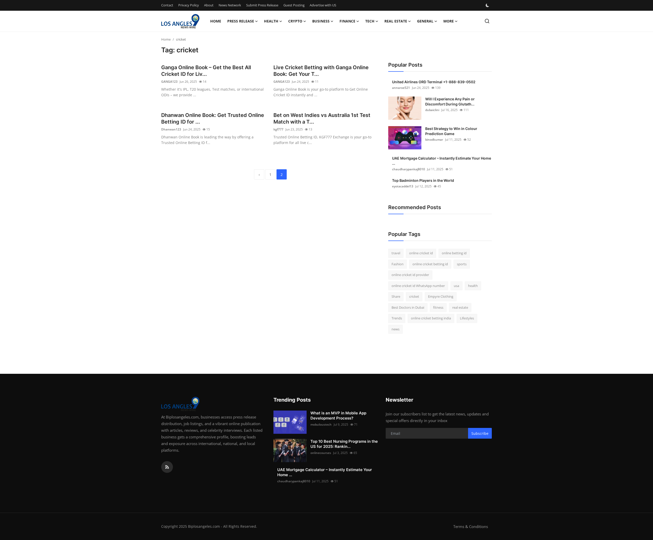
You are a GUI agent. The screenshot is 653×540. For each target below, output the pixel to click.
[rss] (167, 467)
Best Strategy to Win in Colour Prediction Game (451, 131)
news (395, 329)
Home (215, 21)
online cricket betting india (431, 318)
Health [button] (271, 21)
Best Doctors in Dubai (408, 307)
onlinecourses (320, 453)
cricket (414, 296)
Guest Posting (294, 5)
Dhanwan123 (171, 129)
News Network (230, 5)
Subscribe (479, 433)
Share (396, 296)
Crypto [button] (295, 21)
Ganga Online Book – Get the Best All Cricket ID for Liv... (206, 70)
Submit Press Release (262, 5)
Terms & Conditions (470, 526)
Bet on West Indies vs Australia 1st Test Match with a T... (321, 118)
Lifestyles (467, 318)
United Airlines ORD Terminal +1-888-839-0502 (433, 82)
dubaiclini (432, 110)
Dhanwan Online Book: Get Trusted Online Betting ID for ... (212, 118)
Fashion (398, 264)
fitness (438, 307)
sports (462, 264)
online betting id (454, 253)
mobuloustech (321, 424)
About (209, 5)
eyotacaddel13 (402, 186)
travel (396, 253)
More (448, 21)
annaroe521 (401, 88)
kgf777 (278, 129)
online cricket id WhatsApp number (418, 285)
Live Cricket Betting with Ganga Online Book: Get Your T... (321, 70)
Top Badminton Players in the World (423, 180)
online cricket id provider (410, 274)
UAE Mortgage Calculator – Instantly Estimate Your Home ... (441, 160)
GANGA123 (169, 81)
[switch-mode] (488, 5)
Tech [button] (369, 21)
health (473, 285)
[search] (487, 21)
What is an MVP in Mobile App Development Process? (338, 416)
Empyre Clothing (440, 296)
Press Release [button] (240, 21)
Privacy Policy (188, 5)
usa (456, 285)
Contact (167, 5)
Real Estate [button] (395, 21)
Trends (397, 318)
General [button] (425, 21)
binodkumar (434, 139)
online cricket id (421, 253)
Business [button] (321, 21)
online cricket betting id (430, 264)
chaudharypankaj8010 (408, 169)
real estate (460, 307)
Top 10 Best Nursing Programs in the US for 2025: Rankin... (344, 444)
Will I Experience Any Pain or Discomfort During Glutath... (450, 101)
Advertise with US (323, 5)
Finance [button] (347, 21)
